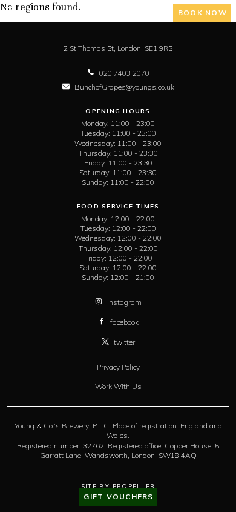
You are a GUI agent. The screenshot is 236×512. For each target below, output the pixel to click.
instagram (124, 302)
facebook (124, 322)
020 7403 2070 (124, 73)
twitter (124, 342)
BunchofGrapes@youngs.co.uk (124, 86)
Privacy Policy (118, 366)
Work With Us (118, 386)
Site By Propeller (118, 486)
